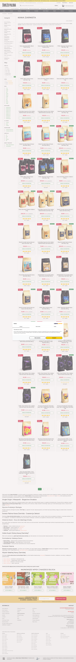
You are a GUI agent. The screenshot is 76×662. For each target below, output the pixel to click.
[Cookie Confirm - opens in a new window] (58, 323)
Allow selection (37, 337)
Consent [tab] (21, 326)
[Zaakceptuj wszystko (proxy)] (54, 338)
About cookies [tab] (38, 326)
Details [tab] (55, 326)
